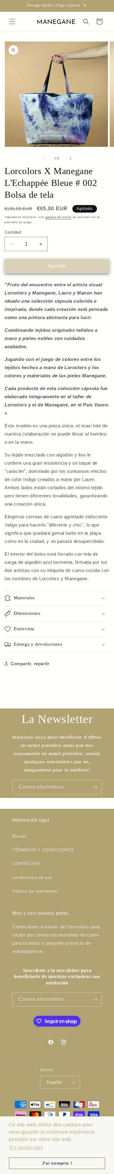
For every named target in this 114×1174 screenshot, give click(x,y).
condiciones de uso (32, 877)
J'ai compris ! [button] (57, 1163)
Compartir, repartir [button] (30, 663)
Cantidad (13, 232)
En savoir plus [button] (26, 1147)
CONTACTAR (26, 863)
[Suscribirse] (95, 787)
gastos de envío (59, 217)
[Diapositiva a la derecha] (70, 158)
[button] (12, 21)
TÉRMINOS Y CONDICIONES (43, 849)
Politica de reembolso (34, 891)
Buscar (19, 836)
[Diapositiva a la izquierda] (43, 158)
